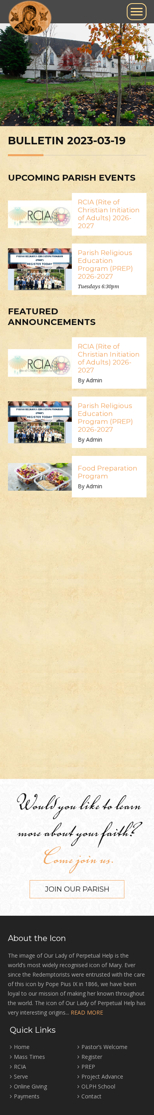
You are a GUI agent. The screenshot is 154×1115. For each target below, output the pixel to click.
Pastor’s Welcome (104, 1047)
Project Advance (102, 1076)
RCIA (20, 1066)
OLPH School (98, 1086)
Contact (91, 1096)
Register (91, 1056)
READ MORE (87, 1012)
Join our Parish (77, 889)
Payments (26, 1096)
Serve (21, 1076)
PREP (88, 1066)
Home (22, 1047)
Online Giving (30, 1086)
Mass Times (29, 1056)
